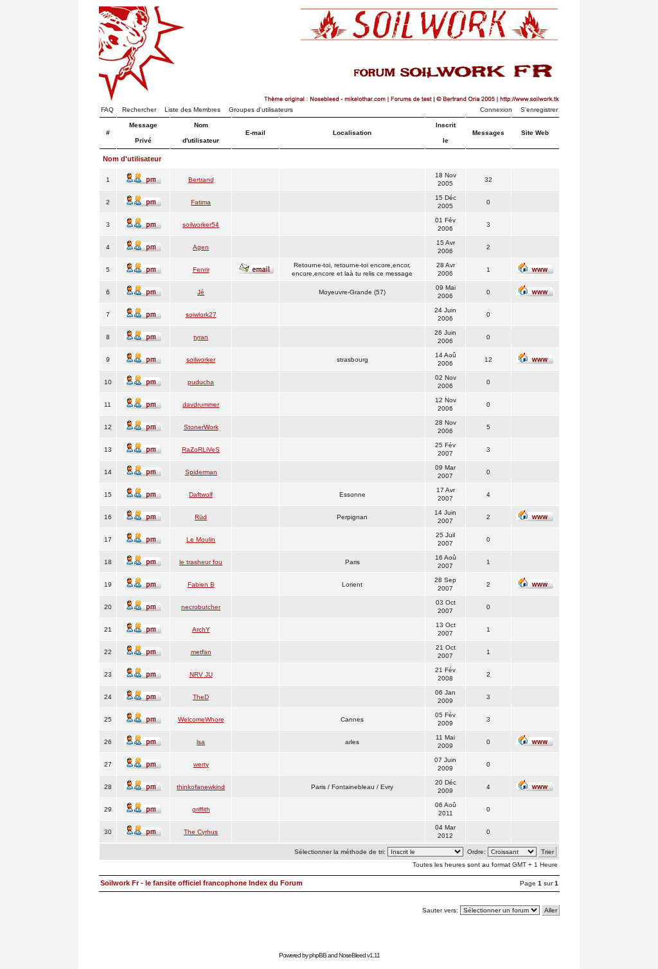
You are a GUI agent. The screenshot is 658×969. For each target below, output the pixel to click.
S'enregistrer (539, 109)
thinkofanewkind (201, 786)
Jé (200, 292)
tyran (200, 337)
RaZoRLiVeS (201, 449)
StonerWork (201, 427)
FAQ (107, 109)
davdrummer (200, 404)
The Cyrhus (201, 831)
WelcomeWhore (201, 719)
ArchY (201, 629)
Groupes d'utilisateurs (261, 109)
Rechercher (139, 109)
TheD (201, 696)
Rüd (201, 516)
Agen (201, 247)
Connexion (496, 109)
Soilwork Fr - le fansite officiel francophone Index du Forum (201, 883)
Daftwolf (201, 494)
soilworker (200, 359)
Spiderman (201, 472)
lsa (201, 741)
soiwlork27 (201, 314)
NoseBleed (352, 955)
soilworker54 (200, 224)
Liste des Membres (192, 109)
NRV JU (201, 674)
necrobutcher (200, 606)
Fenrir (201, 269)
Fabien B (201, 584)
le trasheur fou (200, 561)
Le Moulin (200, 539)
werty (201, 764)
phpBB (317, 955)
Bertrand (201, 179)
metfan (201, 651)
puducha (201, 382)
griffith (201, 809)
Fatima (201, 202)
